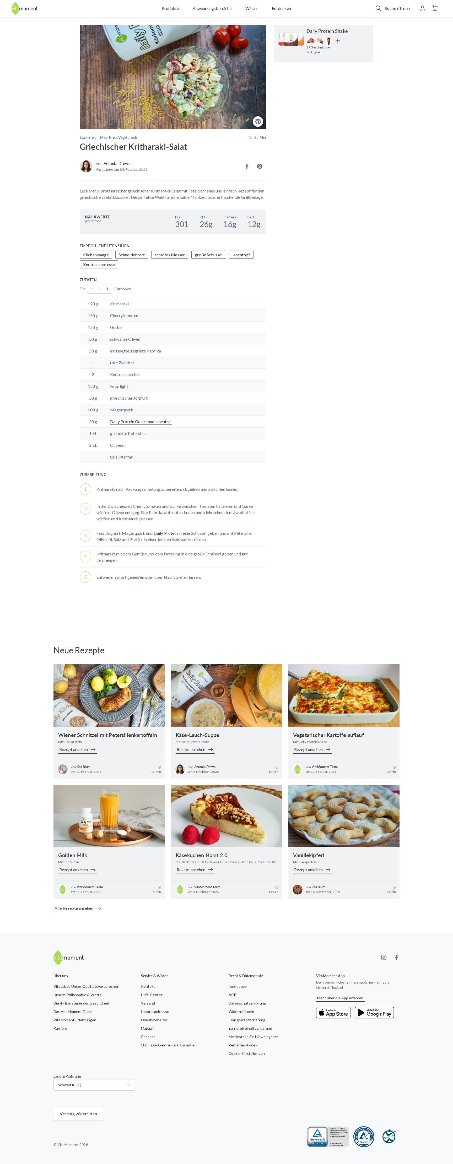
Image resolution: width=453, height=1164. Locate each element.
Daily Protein (166, 533)
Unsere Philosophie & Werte (77, 994)
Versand (148, 1003)
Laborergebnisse (155, 1011)
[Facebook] (396, 957)
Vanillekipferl (308, 855)
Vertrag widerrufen (78, 1113)
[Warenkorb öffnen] (435, 8)
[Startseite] (25, 8)
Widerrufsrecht (242, 1011)
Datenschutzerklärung (247, 1003)
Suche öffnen (397, 8)
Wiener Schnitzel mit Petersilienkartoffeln (107, 735)
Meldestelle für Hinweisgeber (253, 1036)
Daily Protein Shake (327, 31)
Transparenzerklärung (247, 1020)
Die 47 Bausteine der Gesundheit (81, 1003)
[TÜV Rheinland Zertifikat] (328, 1136)
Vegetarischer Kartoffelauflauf (328, 735)
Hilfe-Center (151, 994)
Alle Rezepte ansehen (74, 908)
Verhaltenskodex (243, 1045)
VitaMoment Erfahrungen (74, 1020)
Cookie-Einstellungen (247, 1053)
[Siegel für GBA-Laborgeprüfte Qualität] (363, 1136)
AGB (232, 994)
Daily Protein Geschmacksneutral (141, 421)
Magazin (148, 1028)
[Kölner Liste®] (389, 1136)
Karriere (60, 1028)
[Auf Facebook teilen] (247, 166)
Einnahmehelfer (154, 1020)
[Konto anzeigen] (422, 8)
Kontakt (148, 986)
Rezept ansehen (73, 749)
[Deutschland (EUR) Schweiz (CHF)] (93, 1085)
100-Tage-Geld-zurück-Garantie (168, 1045)
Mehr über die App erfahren (340, 998)
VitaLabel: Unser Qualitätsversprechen (86, 986)
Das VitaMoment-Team (72, 1011)
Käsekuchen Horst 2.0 (202, 855)
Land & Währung (67, 1076)
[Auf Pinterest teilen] (259, 166)
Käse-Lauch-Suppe (197, 735)
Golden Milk (72, 855)
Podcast (148, 1036)
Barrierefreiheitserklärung (250, 1028)
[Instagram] (384, 957)
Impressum (238, 986)
